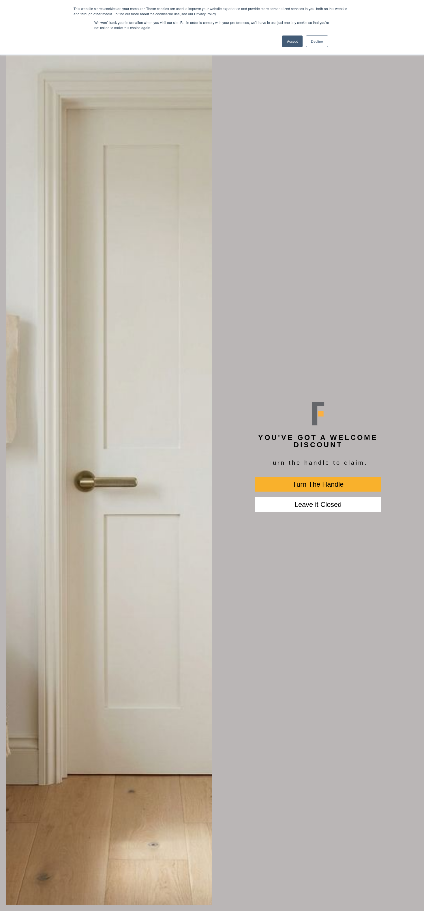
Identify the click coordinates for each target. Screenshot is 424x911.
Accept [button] (292, 41)
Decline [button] (317, 41)
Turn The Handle (318, 484)
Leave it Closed (318, 504)
